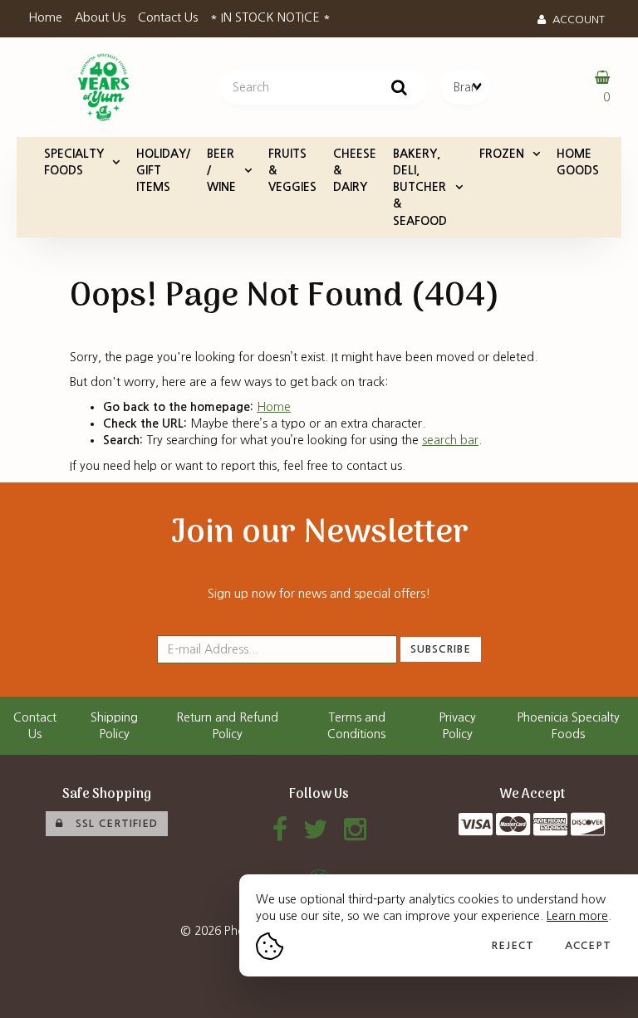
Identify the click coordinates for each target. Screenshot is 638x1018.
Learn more (577, 916)
